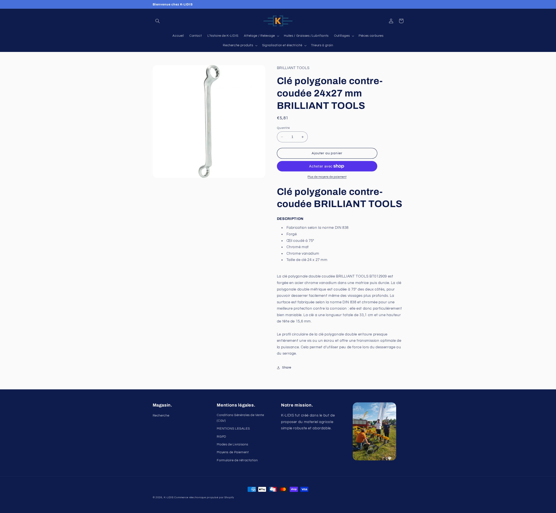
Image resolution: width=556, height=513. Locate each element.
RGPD (221, 436)
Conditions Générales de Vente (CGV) (240, 417)
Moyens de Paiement (233, 452)
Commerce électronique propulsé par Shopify (204, 497)
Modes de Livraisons (232, 444)
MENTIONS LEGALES (233, 428)
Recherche (161, 415)
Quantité (283, 127)
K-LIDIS (168, 497)
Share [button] (286, 367)
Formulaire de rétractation (237, 460)
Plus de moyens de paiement (327, 177)
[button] (158, 21)
